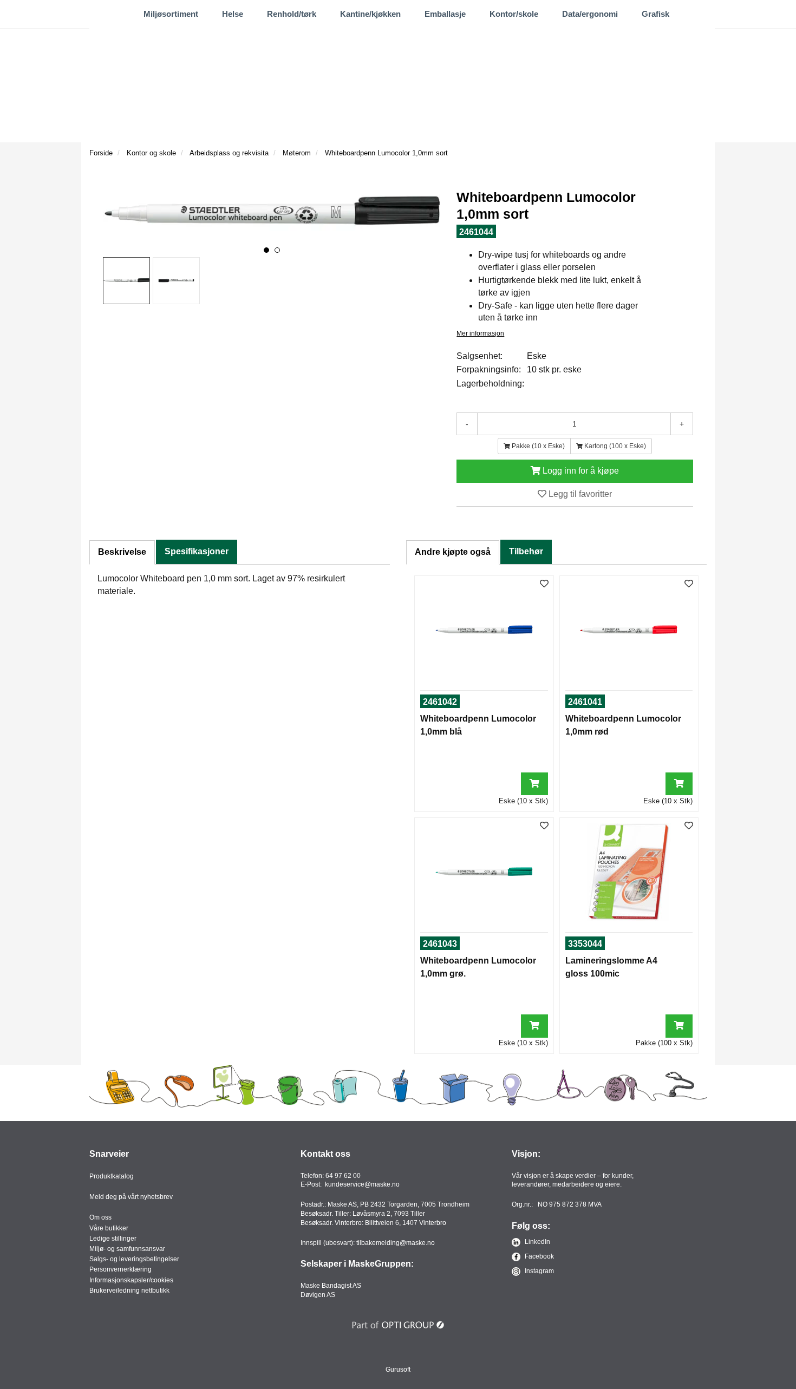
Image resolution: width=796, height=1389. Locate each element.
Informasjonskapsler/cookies (131, 1280)
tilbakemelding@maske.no (395, 1243)
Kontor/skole (514, 13)
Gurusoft (398, 1369)
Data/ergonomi (590, 13)
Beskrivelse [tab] (122, 551)
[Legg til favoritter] (544, 584)
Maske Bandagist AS (331, 1285)
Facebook (538, 1256)
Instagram (538, 1271)
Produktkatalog (111, 1176)
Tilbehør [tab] (526, 551)
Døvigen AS (318, 1295)
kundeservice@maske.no (362, 1184)
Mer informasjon (480, 333)
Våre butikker (108, 1228)
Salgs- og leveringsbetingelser (134, 1259)
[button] (266, 250)
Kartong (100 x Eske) (614, 446)
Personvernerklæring (120, 1269)
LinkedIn (536, 1242)
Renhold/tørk (291, 13)
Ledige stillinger (112, 1238)
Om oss (100, 1217)
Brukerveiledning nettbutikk (129, 1290)
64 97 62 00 (343, 1176)
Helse (232, 13)
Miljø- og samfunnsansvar (127, 1249)
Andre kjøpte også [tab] (453, 551)
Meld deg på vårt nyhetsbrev (131, 1197)
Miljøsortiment (170, 13)
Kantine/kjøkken (370, 13)
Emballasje (445, 13)
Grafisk (655, 13)
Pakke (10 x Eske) (537, 446)
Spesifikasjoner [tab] (197, 551)
